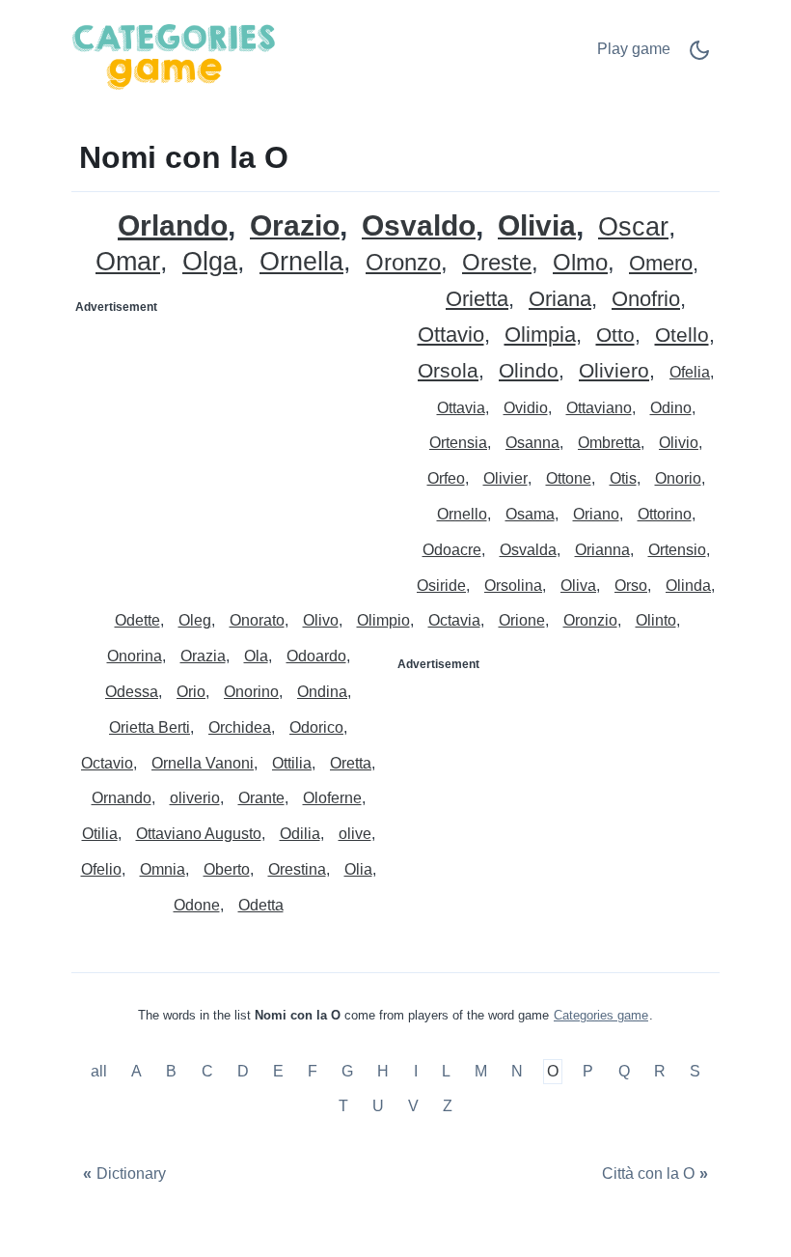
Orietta (477, 300)
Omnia (162, 869)
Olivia (537, 226)
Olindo (529, 371)
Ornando (121, 798)
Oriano (596, 514)
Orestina (297, 869)
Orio (191, 692)
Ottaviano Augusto (198, 833)
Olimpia (540, 335)
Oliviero (614, 371)
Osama (530, 514)
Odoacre (452, 550)
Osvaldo (419, 226)
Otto (615, 335)
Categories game (601, 1015)
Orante (261, 798)
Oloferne (332, 798)
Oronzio (590, 620)
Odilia (300, 833)
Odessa (131, 692)
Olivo (321, 620)
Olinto (656, 620)
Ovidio (526, 408)
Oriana (560, 300)
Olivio (678, 442)
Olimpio (383, 620)
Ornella (301, 262)
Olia (358, 869)
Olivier (505, 478)
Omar (127, 262)
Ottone (568, 478)
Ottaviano (599, 408)
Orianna (602, 550)
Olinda (688, 585)
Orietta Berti (149, 727)
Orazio (295, 226)
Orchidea (239, 727)
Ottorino (665, 514)
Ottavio (451, 335)
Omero (661, 264)
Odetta (261, 905)
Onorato (257, 620)
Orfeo (446, 478)
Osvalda (528, 550)
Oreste (497, 263)
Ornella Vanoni (202, 763)
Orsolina (513, 585)
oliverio (195, 798)
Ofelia (689, 372)
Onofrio (646, 300)
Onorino (251, 692)
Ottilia (292, 763)
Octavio (107, 763)
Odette (137, 620)
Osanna (532, 442)
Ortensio (677, 550)
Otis (623, 478)
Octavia (454, 620)
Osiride (441, 585)
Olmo (580, 263)
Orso (630, 585)
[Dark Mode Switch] (699, 56)
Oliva (578, 585)
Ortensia (458, 442)
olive (355, 833)
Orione (522, 620)
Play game (633, 49)
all (101, 1072)
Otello (682, 335)
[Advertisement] (234, 443)
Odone (197, 905)
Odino (671, 408)
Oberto (227, 869)
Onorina (134, 656)
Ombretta (609, 442)
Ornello (462, 514)
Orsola (448, 371)
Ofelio (101, 869)
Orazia (203, 656)
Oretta (350, 763)
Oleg (194, 620)
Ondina (322, 692)
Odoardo (316, 656)
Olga (209, 262)
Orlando (173, 225)
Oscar (633, 227)
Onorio (678, 478)
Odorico (316, 727)
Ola (256, 656)
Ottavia (461, 408)
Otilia (100, 833)
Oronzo (403, 263)
